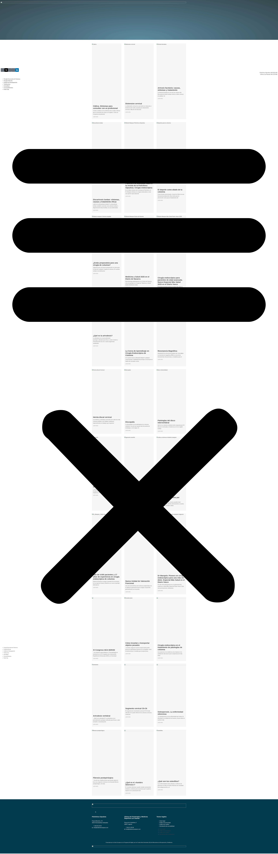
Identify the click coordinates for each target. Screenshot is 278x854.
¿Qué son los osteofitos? (168, 781)
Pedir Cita (6, 89)
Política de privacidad (165, 822)
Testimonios (7, 84)
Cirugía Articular (8, 80)
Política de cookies (164, 824)
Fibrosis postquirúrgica (103, 778)
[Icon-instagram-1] (13, 70)
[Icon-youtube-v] (2, 70)
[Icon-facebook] (10, 70)
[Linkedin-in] (17, 70)
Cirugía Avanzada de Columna (12, 79)
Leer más (95, 724)
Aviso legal (162, 821)
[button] (139, 368)
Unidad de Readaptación (10, 82)
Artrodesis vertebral (101, 716)
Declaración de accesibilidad (166, 826)
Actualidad (7, 86)
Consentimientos (8, 87)
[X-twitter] (6, 70)
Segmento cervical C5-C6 (136, 708)
